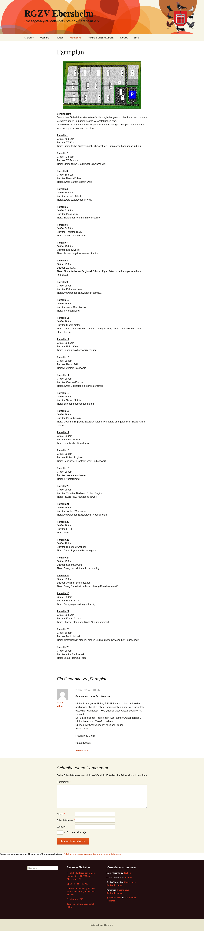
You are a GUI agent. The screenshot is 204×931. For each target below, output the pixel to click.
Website (61, 826)
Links (136, 37)
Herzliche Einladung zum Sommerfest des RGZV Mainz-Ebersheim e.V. (81, 876)
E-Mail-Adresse (66, 820)
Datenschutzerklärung (101, 925)
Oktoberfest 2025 (75, 899)
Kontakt (124, 37)
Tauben (127, 873)
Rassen (59, 37)
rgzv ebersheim (113, 897)
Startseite (29, 37)
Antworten (83, 750)
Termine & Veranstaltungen (100, 37)
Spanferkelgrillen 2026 (77, 884)
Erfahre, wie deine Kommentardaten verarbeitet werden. (93, 854)
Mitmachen (75, 37)
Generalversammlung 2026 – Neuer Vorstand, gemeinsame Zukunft (81, 891)
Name (61, 814)
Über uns (44, 37)
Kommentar (64, 782)
